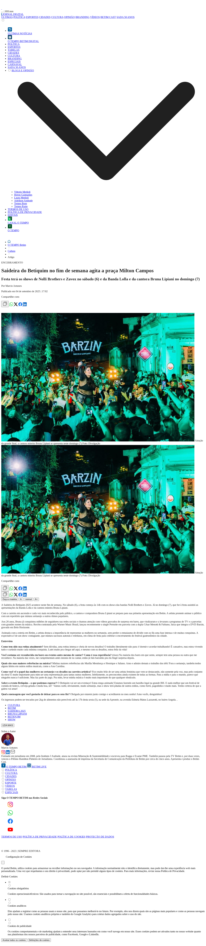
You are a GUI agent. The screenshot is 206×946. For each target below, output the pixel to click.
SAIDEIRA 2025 (17, 711)
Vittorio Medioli (22, 192)
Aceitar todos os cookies (14, 940)
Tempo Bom (20, 203)
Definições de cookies (39, 940)
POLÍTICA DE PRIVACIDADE (40, 836)
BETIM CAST (108, 17)
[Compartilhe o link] (5, 304)
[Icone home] (9, 242)
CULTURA (57, 17)
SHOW (11, 719)
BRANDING (82, 17)
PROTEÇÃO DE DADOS (100, 836)
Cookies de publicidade (20, 926)
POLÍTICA (19, 17)
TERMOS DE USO (11, 836)
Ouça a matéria (10, 599)
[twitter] (16, 305)
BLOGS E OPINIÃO (23, 70)
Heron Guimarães (23, 194)
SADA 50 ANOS (126, 17)
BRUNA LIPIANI (17, 713)
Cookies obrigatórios (18, 888)
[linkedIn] (25, 305)
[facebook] (20, 305)
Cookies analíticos (17, 905)
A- (21, 599)
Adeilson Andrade (23, 200)
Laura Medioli (21, 197)
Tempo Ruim (21, 206)
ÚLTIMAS (7, 17)
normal (28, 599)
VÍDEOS (95, 17)
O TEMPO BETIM (16, 766)
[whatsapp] (11, 305)
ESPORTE (10, 782)
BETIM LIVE (39, 766)
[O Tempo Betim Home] (1, 8)
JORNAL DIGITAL (13, 14)
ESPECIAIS (11, 792)
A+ (36, 599)
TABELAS (11, 789)
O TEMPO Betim (17, 245)
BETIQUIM (14, 716)
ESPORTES (32, 17)
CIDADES (45, 17)
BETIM (12, 708)
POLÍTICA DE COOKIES (71, 836)
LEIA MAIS (8, 725)
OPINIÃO (69, 17)
